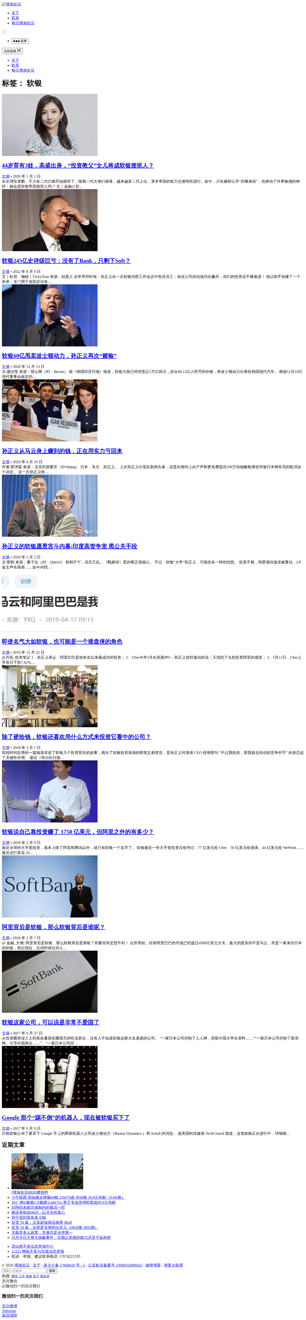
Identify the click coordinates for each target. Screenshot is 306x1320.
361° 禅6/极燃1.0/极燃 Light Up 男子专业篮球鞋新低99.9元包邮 (63, 1202)
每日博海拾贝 (22, 23)
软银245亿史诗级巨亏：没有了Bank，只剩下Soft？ (66, 261)
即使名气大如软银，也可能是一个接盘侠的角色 (62, 641)
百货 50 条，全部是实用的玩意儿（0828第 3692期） (54, 1227)
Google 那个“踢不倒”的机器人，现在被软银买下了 (66, 1117)
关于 (15, 13)
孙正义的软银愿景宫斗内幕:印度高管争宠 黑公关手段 (69, 546)
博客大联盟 (173, 1265)
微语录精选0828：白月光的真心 (38, 1212)
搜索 (52, 1270)
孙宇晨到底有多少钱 (28, 1217)
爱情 (14, 1276)
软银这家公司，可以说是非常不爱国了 (50, 1022)
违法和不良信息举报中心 (32, 1246)
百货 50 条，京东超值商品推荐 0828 (41, 1222)
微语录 (44, 1276)
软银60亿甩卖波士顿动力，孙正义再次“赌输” (59, 356)
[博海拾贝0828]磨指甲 (29, 1192)
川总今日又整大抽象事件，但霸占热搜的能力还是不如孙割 (61, 1237)
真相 (29, 1276)
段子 (36, 1276)
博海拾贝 (22, 1265)
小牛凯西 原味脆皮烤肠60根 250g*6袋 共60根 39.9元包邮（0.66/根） (68, 1197)
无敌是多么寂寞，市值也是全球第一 (42, 1232)
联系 (15, 18)
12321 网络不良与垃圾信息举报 (37, 1251)
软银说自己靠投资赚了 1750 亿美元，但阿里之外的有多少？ (78, 832)
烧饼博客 (153, 1265)
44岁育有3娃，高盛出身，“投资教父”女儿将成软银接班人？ (78, 165)
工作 (22, 1276)
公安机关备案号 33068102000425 (115, 1265)
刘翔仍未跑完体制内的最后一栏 (38, 1207)
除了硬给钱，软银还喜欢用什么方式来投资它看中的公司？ (76, 737)
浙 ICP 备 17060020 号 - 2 (64, 1265)
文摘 (6, 176)
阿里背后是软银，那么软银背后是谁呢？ (53, 927)
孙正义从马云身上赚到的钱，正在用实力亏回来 (62, 451)
